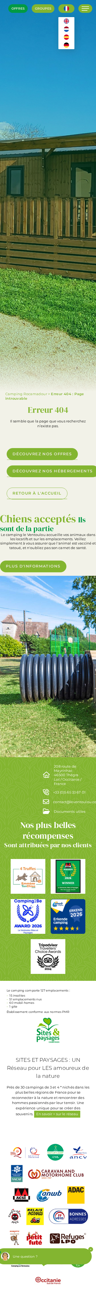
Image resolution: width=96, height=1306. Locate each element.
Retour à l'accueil (37, 493)
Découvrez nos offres (42, 454)
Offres (18, 8)
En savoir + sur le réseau (57, 1114)
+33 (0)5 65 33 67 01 (69, 792)
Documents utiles (69, 811)
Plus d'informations (33, 566)
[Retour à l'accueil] (12, 29)
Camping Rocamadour (26, 394)
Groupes (43, 8)
